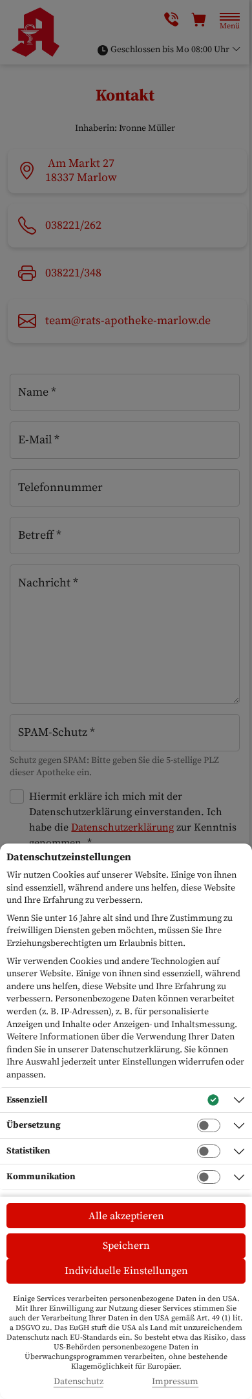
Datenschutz (78, 1381)
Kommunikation (41, 1176)
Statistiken (28, 1151)
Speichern (126, 1245)
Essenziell (27, 1100)
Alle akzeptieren (126, 1216)
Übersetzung (33, 1125)
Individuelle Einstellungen (126, 1270)
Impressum (175, 1381)
